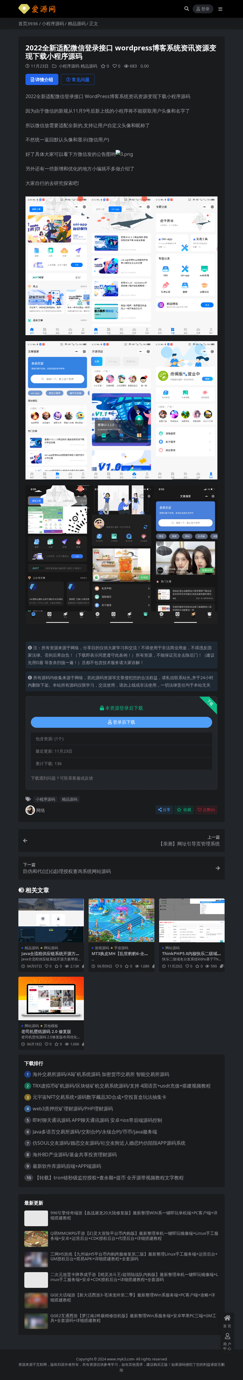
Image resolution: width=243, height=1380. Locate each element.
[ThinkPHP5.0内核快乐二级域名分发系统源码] (192, 920)
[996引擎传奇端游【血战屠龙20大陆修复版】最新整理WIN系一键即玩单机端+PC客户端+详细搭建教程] (36, 1218)
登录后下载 (124, 722)
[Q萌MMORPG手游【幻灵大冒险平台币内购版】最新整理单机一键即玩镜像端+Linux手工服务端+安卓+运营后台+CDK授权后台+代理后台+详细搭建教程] (36, 1239)
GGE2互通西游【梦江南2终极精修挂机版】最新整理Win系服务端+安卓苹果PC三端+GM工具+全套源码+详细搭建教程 (133, 1318)
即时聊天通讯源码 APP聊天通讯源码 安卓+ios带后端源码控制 (97, 1120)
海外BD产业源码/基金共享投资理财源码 (75, 1154)
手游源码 (121, 947)
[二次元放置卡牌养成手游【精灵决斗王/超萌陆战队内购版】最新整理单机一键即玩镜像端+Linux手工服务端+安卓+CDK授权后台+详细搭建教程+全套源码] (36, 1280)
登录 (205, 9)
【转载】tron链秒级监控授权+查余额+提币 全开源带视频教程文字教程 (109, 1177)
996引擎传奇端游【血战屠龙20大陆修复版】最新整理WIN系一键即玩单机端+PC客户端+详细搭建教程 (134, 1215)
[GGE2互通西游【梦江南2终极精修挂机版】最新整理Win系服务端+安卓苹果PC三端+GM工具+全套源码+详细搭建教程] (36, 1321)
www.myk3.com (120, 1359)
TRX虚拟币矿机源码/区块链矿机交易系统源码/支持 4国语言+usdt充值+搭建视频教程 (122, 1085)
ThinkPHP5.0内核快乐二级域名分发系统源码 (191, 956)
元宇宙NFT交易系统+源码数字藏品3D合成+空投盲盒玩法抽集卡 (100, 1097)
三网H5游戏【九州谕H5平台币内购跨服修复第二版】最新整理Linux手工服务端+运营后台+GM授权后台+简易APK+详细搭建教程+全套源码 (134, 1256)
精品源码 (77, 23)
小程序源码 (53, 23)
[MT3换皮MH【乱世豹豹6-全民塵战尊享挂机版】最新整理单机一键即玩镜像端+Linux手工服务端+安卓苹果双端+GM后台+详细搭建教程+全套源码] (121, 920)
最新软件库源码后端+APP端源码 (67, 1166)
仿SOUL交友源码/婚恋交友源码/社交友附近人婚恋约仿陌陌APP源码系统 (109, 1143)
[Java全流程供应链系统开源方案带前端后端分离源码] (51, 920)
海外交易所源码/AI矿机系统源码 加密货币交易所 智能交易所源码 (101, 1074)
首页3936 (28, 23)
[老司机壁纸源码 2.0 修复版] (51, 999)
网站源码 (51, 947)
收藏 (187, 809)
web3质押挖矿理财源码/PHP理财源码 (73, 1108)
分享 (166, 809)
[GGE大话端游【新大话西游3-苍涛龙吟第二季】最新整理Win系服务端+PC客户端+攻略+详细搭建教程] (36, 1300)
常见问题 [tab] (80, 79)
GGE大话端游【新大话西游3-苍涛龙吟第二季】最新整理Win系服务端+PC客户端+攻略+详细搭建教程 (132, 1297)
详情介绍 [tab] (44, 79)
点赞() (209, 809)
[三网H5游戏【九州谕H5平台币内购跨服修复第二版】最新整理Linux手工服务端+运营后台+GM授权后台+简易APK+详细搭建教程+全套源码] (36, 1259)
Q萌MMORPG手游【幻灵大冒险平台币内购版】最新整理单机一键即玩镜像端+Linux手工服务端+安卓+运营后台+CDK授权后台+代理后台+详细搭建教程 (134, 1235)
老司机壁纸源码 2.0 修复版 (46, 1031)
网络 (40, 810)
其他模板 (51, 1025)
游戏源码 (102, 947)
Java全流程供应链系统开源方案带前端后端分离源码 (50, 956)
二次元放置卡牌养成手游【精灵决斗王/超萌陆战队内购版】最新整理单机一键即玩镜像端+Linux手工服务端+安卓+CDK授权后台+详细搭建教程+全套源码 (134, 1277)
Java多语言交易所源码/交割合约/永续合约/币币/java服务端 (95, 1131)
